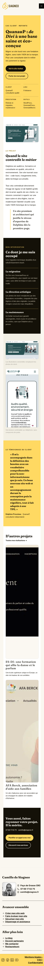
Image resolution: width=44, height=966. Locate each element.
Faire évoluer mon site (16, 916)
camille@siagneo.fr (25, 830)
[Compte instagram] (3, 960)
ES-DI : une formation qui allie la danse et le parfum (21, 665)
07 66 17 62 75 (11, 830)
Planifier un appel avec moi (19, 838)
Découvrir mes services (18, 845)
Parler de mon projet (17, 76)
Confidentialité (35, 962)
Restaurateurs (12, 946)
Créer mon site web (14, 913)
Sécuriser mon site (14, 919)
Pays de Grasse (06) (30, 885)
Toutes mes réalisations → (16, 540)
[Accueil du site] (10, 6)
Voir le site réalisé (16, 69)
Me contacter (12, 944)
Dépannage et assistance (17, 921)
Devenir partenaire (14, 941)
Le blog (8, 938)
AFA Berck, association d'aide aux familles (21, 787)
